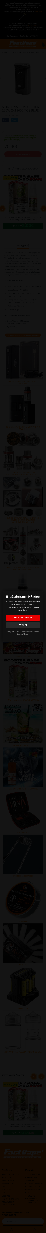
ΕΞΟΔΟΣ (23, 625)
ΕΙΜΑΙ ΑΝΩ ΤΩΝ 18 (23, 618)
